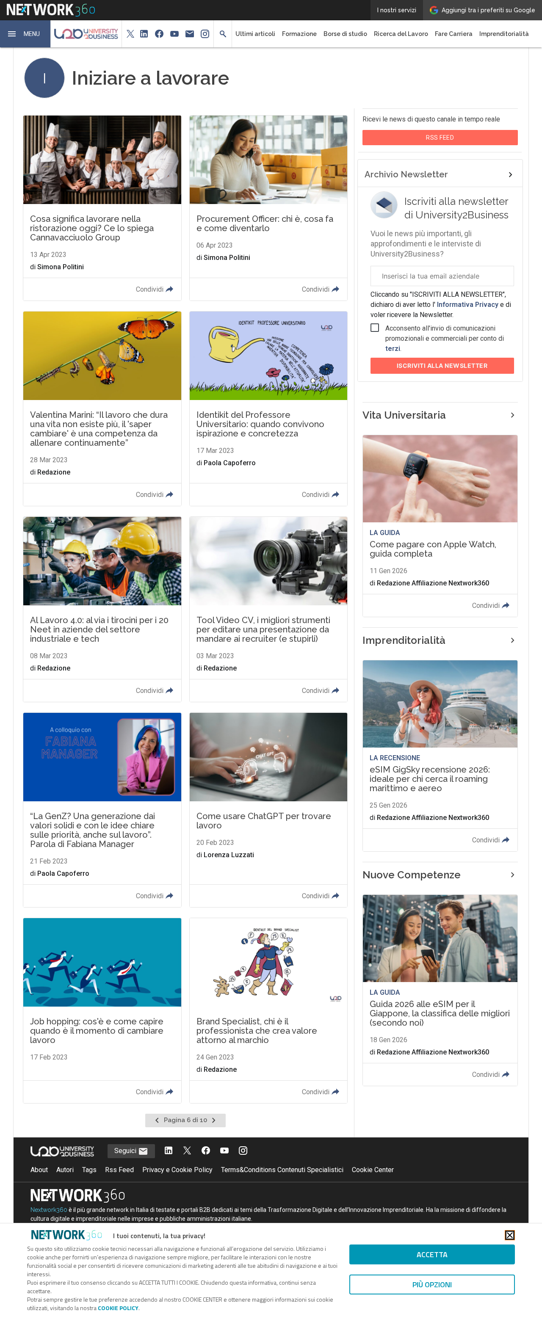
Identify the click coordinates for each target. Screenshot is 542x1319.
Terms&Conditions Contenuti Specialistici (282, 1170)
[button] (25, 33)
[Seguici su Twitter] (187, 1151)
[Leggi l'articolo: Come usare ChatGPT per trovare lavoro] (268, 810)
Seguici (126, 1151)
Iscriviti (442, 365)
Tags (89, 1170)
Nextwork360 (48, 1209)
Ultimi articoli (255, 33)
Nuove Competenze (411, 875)
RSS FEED (440, 137)
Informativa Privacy (467, 305)
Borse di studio (345, 33)
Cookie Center (373, 1170)
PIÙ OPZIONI (432, 1284)
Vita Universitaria (404, 415)
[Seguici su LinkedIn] (168, 1151)
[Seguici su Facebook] (206, 1151)
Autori (65, 1170)
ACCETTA (432, 1254)
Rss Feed (119, 1170)
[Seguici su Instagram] (243, 1151)
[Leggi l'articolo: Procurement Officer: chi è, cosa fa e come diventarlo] (268, 208)
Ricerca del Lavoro (401, 33)
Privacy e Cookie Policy (177, 1170)
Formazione (299, 33)
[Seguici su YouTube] (224, 1151)
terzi (392, 349)
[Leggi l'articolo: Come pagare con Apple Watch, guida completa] (440, 526)
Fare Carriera (454, 33)
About (39, 1170)
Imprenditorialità (504, 33)
